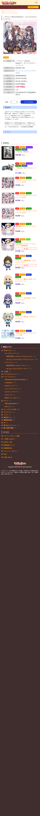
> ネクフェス (8, 395)
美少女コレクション (10, 425)
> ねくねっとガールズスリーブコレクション (19, 359)
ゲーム (6, 401)
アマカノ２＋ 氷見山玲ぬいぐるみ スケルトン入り (25, 299)
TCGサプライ (8, 350)
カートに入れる (28, 102)
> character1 (8, 382)
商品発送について (9, 445)
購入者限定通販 (9, 428)
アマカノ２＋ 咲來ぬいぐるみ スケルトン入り (25, 317)
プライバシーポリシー (11, 451)
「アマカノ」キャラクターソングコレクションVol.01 (26, 212)
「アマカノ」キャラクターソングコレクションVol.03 (26, 181)
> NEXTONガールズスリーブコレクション (19, 356)
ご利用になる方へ (9, 439)
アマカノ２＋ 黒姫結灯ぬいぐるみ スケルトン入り (25, 261)
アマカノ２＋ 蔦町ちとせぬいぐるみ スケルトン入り (25, 280)
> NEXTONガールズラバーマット (16, 365)
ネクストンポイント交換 (11, 436)
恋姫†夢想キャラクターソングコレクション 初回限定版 (25, 245)
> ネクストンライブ (10, 392)
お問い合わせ (8, 457)
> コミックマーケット (11, 389)
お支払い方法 (8, 442)
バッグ (6, 415)
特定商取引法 (8, 448)
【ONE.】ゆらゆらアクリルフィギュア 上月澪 (25, 334)
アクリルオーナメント (11, 374)
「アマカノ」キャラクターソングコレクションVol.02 (26, 196)
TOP (3, 11)
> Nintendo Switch (10, 403)
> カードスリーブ (9, 353)
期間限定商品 (8, 420)
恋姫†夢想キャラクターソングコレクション (25, 227)
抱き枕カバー (8, 417)
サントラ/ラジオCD (11, 13)
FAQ (5, 454)
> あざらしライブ (9, 386)
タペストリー (8, 412)
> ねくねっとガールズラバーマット (16, 368)
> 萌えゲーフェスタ (10, 398)
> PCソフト (7, 406)
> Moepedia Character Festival (14, 379)
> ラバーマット (9, 362)
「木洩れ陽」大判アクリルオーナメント (26, 169)
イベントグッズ (10, 11)
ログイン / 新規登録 (33, 7)
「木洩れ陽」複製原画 (22, 152)
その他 (6, 371)
